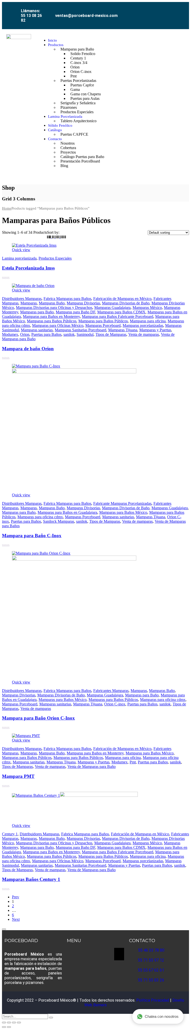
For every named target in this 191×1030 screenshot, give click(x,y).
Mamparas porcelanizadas (143, 325)
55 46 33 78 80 (151, 950)
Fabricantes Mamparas (111, 690)
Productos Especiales (77, 112)
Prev (15, 897)
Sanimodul (85, 334)
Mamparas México (147, 307)
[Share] (14, 1022)
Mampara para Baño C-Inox (31, 535)
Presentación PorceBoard (80, 161)
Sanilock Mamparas (58, 521)
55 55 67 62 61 (151, 970)
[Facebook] (136, 12)
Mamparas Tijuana (122, 330)
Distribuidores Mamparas (22, 298)
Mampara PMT (18, 776)
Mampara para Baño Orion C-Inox (38, 718)
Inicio (52, 40)
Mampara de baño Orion (28, 348)
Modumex (10, 334)
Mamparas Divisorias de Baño (125, 303)
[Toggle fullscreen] (9, 1022)
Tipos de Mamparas (111, 334)
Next (16, 919)
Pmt (133, 762)
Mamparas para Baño (37, 312)
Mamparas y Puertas (155, 330)
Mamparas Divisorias (83, 303)
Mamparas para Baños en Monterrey (51, 316)
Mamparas (28, 303)
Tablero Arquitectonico (78, 121)
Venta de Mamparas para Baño (91, 766)
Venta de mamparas (143, 334)
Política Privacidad (153, 1000)
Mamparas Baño (52, 303)
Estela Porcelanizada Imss (28, 268)
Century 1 (10, 834)
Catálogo (55, 130)
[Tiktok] (169, 12)
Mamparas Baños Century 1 (31, 879)
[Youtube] (158, 12)
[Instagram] (147, 12)
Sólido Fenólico (60, 125)
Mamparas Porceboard (103, 325)
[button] (186, 103)
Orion (24, 334)
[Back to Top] (4, 929)
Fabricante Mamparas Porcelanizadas (122, 503)
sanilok (69, 334)
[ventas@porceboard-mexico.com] (50, 11)
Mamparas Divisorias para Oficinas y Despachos (54, 307)
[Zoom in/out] (4, 1022)
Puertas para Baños (46, 334)
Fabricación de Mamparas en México (122, 298)
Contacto (55, 139)
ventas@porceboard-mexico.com (86, 15)
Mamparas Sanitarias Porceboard (80, 330)
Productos (55, 45)
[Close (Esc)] (19, 1022)
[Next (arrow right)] (9, 1027)
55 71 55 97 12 (151, 960)
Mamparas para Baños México (123, 512)
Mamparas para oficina (148, 321)
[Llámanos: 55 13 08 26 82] (15, 7)
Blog (64, 166)
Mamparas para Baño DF (75, 312)
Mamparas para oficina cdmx (40, 517)
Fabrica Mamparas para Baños (67, 298)
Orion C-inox (81, 71)
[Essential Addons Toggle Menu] (119, 954)
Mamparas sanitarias (37, 330)
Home (6, 208)
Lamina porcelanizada (19, 258)
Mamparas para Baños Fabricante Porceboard (117, 316)
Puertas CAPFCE (74, 134)
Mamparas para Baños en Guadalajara (67, 512)
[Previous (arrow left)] (4, 1027)
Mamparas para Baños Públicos (51, 321)
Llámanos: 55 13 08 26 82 (31, 15)
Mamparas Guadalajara (112, 307)
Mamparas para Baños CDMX (121, 312)
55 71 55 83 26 (151, 980)
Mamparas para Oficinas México (57, 325)
